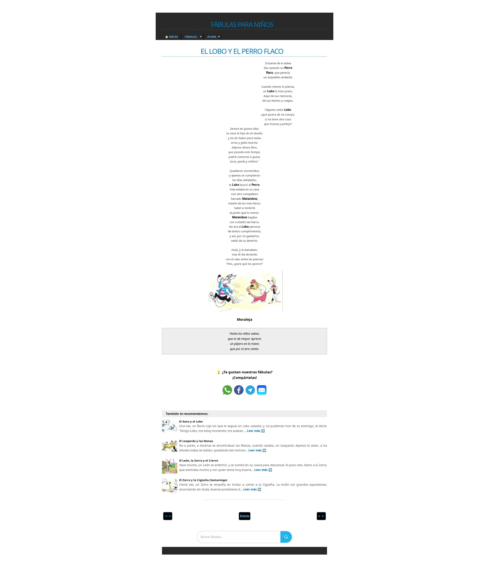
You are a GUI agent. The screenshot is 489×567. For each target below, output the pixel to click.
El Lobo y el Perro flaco (242, 51)
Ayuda (211, 36)
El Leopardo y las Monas (196, 441)
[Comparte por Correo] (261, 390)
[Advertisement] (190, 90)
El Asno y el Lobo (191, 421)
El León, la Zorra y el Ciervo (198, 460)
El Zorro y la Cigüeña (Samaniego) (203, 480)
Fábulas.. (191, 36)
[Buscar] (286, 537)
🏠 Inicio (171, 36)
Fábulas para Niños (242, 24)
